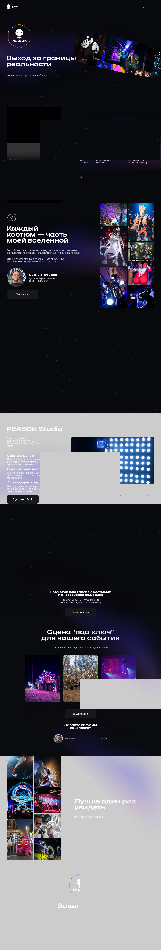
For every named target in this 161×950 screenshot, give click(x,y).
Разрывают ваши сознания (104, 161)
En (147, 7)
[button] (127, 495)
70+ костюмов (108, 157)
